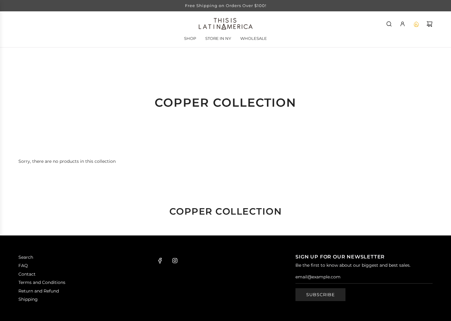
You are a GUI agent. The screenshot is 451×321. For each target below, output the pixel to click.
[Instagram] (175, 260)
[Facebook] (160, 260)
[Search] (389, 24)
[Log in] (402, 24)
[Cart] (429, 24)
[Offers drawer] (416, 24)
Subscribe (320, 294)
